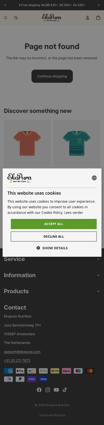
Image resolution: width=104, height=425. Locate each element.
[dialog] (52, 212)
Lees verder (73, 212)
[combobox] (94, 177)
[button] (52, 248)
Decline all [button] (54, 236)
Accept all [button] (53, 224)
